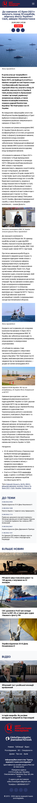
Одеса (26, 486)
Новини (18, 26)
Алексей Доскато (13, 484)
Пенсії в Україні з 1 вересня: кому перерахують (18, 511)
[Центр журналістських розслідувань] (11, 4)
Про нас (19, 754)
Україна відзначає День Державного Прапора (18, 529)
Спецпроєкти (27, 750)
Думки (12, 754)
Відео (6, 656)
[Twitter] (18, 30)
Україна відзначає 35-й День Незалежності (17, 504)
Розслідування (10, 750)
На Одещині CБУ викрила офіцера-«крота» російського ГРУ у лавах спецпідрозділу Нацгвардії (17, 537)
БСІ (19, 750)
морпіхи (20, 486)
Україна (18, 488)
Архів (26, 754)
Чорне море (26, 488)
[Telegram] (23, 30)
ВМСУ (28, 484)
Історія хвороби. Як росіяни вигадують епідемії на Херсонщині (18, 716)
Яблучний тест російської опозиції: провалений (18, 686)
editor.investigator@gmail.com (19, 781)
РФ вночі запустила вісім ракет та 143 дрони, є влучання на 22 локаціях (17, 580)
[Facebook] (13, 30)
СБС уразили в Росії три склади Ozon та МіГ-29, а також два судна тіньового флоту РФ (18, 613)
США (13, 488)
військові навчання (9, 486)
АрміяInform (23, 115)
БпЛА (22, 484)
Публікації (19, 747)
